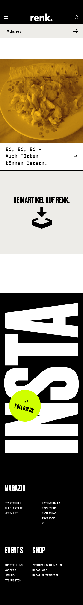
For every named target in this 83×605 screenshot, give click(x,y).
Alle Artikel (14, 508)
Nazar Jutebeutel (45, 575)
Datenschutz (51, 503)
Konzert (10, 570)
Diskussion (13, 580)
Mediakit (11, 513)
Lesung (10, 575)
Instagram (49, 513)
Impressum (49, 508)
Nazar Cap (39, 570)
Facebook (48, 518)
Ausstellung (14, 565)
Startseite (13, 503)
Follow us (24, 408)
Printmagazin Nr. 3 (47, 565)
